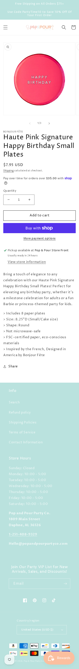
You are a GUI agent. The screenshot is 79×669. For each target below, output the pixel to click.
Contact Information (26, 442)
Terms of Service (22, 432)
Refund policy (20, 412)
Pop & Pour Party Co (34, 661)
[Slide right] (49, 123)
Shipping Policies (22, 422)
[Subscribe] (65, 583)
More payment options (39, 238)
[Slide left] (30, 123)
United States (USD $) (37, 630)
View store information (27, 262)
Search (14, 402)
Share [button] (13, 366)
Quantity (9, 191)
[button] (5, 27)
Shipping (8, 170)
